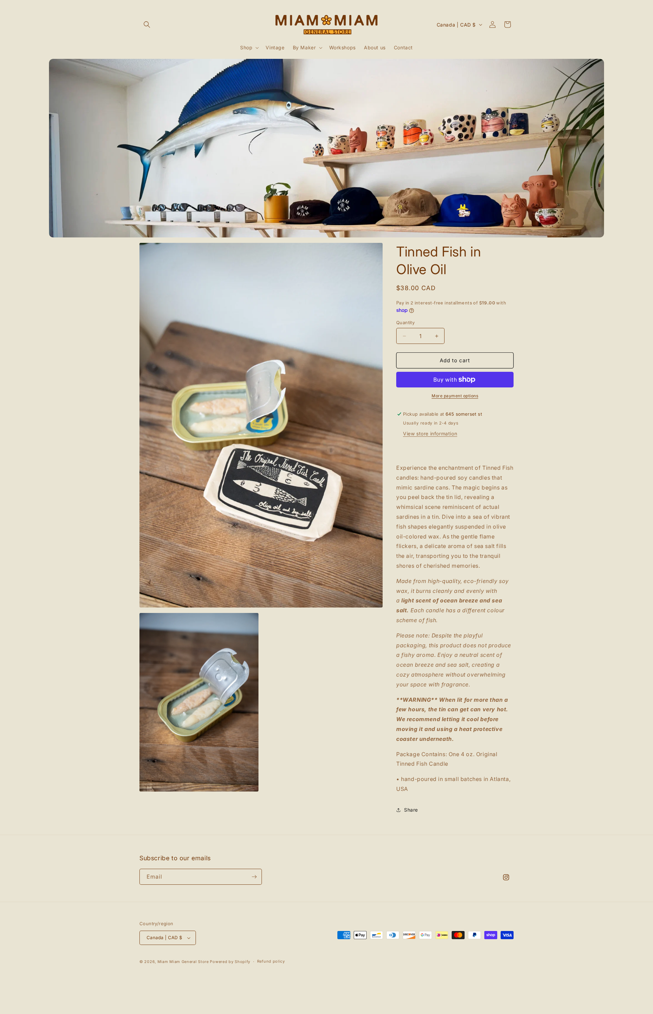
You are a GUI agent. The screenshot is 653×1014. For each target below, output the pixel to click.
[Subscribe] (254, 877)
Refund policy (271, 961)
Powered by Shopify (230, 961)
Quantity (405, 322)
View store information (430, 433)
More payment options (455, 395)
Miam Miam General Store (183, 961)
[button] (146, 24)
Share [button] (411, 810)
